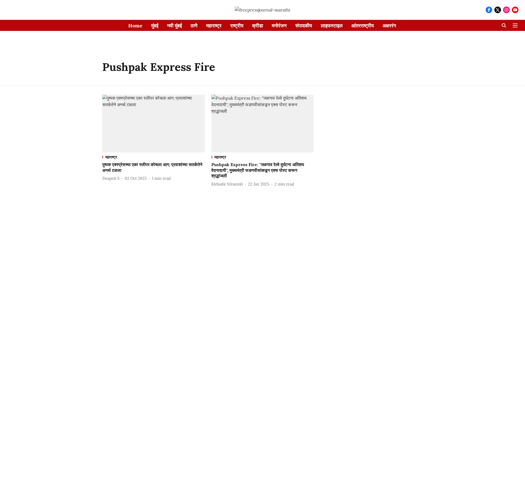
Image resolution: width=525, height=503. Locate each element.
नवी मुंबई (174, 25)
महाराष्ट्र (213, 25)
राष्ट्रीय (236, 25)
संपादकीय (303, 25)
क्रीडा (257, 25)
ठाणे (194, 25)
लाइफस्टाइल (332, 25)
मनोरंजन (279, 25)
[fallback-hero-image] (153, 123)
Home (135, 25)
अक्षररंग (389, 25)
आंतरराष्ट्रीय (362, 25)
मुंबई (154, 25)
